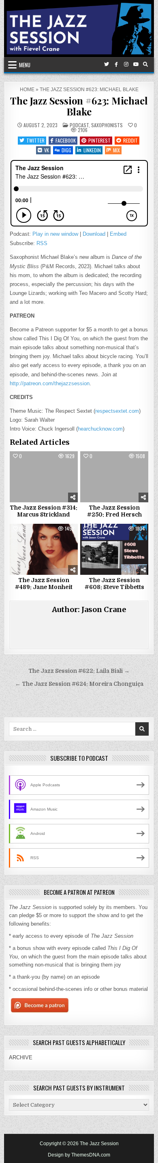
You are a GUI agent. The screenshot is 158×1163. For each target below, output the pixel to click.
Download (94, 234)
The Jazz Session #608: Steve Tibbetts (114, 583)
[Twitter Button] (106, 64)
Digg (66, 150)
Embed (118, 234)
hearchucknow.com (100, 429)
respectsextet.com (117, 411)
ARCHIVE (20, 1057)
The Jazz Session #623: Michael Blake (78, 105)
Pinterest (99, 140)
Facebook (66, 140)
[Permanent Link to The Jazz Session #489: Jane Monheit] (44, 549)
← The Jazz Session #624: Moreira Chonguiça (79, 684)
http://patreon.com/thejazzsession (50, 383)
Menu (24, 65)
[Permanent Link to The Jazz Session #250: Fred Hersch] (114, 476)
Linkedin (92, 150)
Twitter (35, 140)
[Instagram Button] (126, 64)
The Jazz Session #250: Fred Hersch (114, 511)
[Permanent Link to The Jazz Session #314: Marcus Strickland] (44, 476)
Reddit (130, 140)
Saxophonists (107, 125)
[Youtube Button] (136, 64)
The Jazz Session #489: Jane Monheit (44, 583)
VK (46, 150)
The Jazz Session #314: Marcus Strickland (43, 511)
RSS (41, 243)
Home (27, 89)
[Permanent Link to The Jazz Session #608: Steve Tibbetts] (114, 549)
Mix (116, 150)
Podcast (79, 125)
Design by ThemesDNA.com (79, 1155)
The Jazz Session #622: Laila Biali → (79, 671)
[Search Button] (145, 64)
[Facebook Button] (116, 64)
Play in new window (55, 234)
